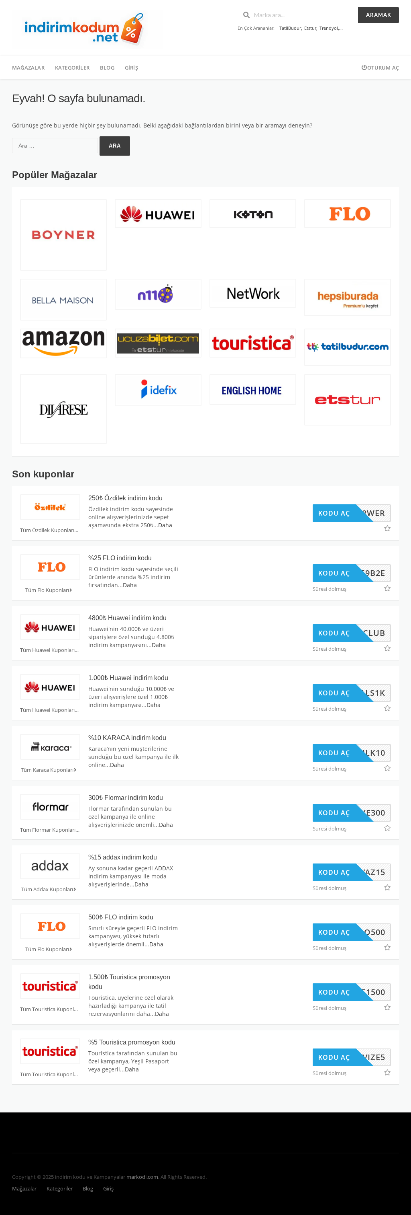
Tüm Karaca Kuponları (47, 770)
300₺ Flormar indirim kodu (125, 797)
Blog (107, 67)
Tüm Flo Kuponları (47, 590)
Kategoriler (72, 67)
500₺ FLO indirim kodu (120, 917)
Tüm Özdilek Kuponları (47, 530)
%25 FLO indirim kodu (120, 558)
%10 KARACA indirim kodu (127, 737)
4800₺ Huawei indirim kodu (127, 618)
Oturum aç (383, 67)
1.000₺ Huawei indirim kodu (128, 677)
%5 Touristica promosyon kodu (131, 1042)
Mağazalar (28, 67)
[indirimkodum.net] (87, 29)
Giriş (131, 67)
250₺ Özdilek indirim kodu (125, 498)
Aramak (378, 15)
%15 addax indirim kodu (122, 857)
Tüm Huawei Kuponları (47, 650)
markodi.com (142, 1177)
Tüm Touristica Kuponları (50, 1009)
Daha (165, 525)
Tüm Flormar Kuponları (47, 829)
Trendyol (328, 28)
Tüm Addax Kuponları (47, 889)
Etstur (310, 28)
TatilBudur (290, 28)
